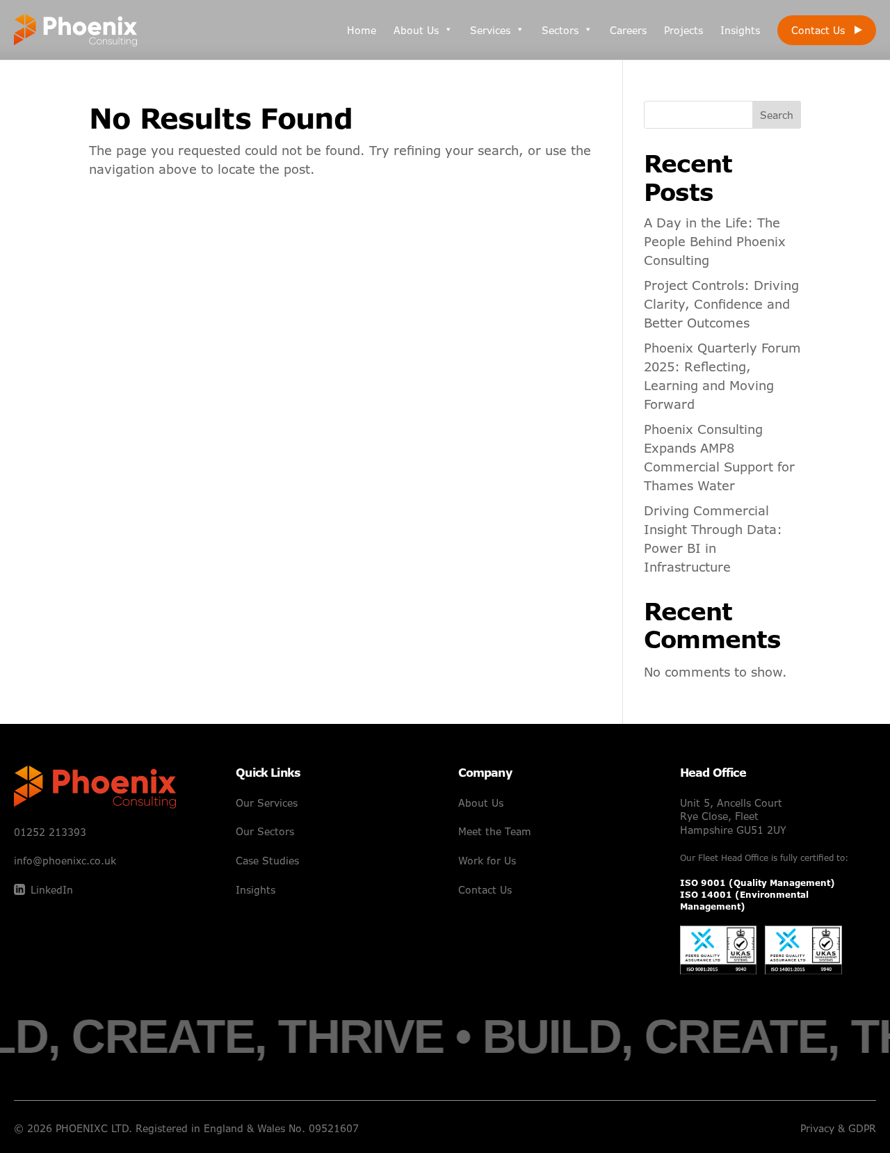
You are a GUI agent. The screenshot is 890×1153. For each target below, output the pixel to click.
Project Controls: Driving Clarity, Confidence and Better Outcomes (721, 303)
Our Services (267, 803)
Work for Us (487, 860)
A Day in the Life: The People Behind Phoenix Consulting (715, 241)
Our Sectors (265, 831)
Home (361, 30)
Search (776, 115)
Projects (683, 30)
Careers (628, 30)
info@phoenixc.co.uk (65, 860)
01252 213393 (50, 832)
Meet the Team (494, 831)
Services (490, 30)
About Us (416, 30)
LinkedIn (52, 890)
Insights (740, 30)
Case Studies (267, 860)
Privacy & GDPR (838, 1128)
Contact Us (818, 30)
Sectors (560, 30)
